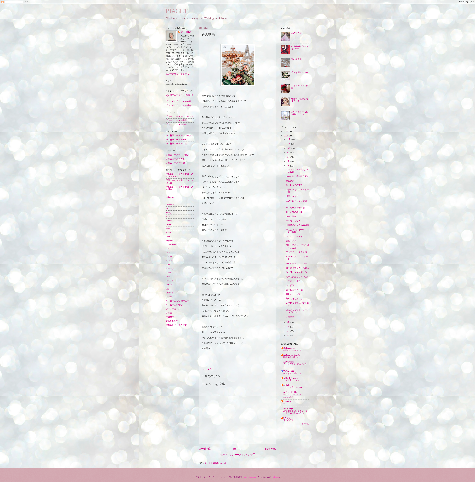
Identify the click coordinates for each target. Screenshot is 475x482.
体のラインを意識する (296, 272)
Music (168, 272)
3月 (288, 331)
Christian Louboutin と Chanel (299, 47)
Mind (168, 264)
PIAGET (177, 10)
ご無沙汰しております (293, 380)
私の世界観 (296, 33)
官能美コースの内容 (175, 158)
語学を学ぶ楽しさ (291, 357)
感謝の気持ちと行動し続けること (297, 246)
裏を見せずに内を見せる (297, 267)
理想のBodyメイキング (176, 324)
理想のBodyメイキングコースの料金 (179, 188)
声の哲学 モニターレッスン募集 (296, 230)
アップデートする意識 (296, 252)
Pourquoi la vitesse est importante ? (292, 395)
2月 (288, 335)
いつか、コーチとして (296, 236)
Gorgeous (290, 316)
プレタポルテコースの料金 (178, 105)
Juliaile (286, 384)
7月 (288, 161)
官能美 (169, 312)
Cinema (169, 220)
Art (167, 208)
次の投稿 (205, 449)
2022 (286, 131)
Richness (169, 280)
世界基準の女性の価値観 (297, 225)
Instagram (170, 196)
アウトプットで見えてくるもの (297, 170)
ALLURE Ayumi (290, 378)
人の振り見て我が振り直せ (297, 304)
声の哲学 (170, 316)
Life (210, 369)
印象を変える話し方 (292, 373)
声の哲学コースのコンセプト (179, 135)
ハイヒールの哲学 (174, 304)
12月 (289, 139)
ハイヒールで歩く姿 (295, 207)
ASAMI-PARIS (290, 391)
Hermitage (288, 408)
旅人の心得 (288, 420)
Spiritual (169, 292)
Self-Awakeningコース (292, 350)
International (171, 244)
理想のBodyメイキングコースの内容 (179, 181)
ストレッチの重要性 (295, 185)
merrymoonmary (250, 476)
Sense (168, 288)
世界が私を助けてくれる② (297, 190)
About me (170, 204)
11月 (289, 143)
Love (168, 252)
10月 (289, 148)
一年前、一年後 (293, 281)
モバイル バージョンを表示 (238, 455)
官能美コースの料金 (175, 162)
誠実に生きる (292, 196)
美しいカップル (293, 294)
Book (168, 216)
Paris (168, 276)
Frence (168, 232)
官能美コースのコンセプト (178, 154)
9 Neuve (286, 417)
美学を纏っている (299, 72)
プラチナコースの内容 (176, 120)
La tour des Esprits (291, 354)
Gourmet (169, 236)
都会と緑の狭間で (294, 212)
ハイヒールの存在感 (299, 86)
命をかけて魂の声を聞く (297, 176)
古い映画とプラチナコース (297, 202)
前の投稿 (270, 449)
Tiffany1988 (288, 371)
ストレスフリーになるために (295, 365)
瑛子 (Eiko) (186, 32)
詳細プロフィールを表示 (177, 74)
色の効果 (290, 180)
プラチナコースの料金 (176, 124)
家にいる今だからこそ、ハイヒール (297, 311)
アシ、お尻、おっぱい (293, 387)
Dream (168, 224)
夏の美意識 (296, 59)
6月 (288, 165)
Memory (169, 260)
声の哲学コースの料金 (176, 143)
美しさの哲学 (172, 320)
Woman (169, 296)
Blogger (276, 476)
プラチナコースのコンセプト (179, 116)
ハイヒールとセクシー (296, 263)
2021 (286, 135)
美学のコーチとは (294, 289)
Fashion (169, 228)
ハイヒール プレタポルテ (177, 300)
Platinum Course (289, 403)
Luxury (169, 256)
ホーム (237, 449)
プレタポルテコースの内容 (178, 101)
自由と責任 (291, 216)
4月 (288, 326)
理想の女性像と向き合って (299, 99)
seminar (169, 284)
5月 (288, 322)
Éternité (287, 401)
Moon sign (170, 268)
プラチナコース (173, 308)
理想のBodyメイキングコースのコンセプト (179, 175)
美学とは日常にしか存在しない (299, 113)
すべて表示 (305, 424)
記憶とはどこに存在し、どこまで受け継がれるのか (295, 411)
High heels (170, 240)
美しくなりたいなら (295, 298)
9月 (288, 152)
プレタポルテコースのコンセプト (179, 96)
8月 (288, 157)
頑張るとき (291, 241)
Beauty (168, 212)
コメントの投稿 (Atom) (215, 462)
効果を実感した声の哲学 (297, 276)
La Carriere (288, 361)
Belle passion (289, 347)
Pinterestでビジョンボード (297, 257)
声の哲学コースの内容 (176, 139)
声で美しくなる (293, 220)
